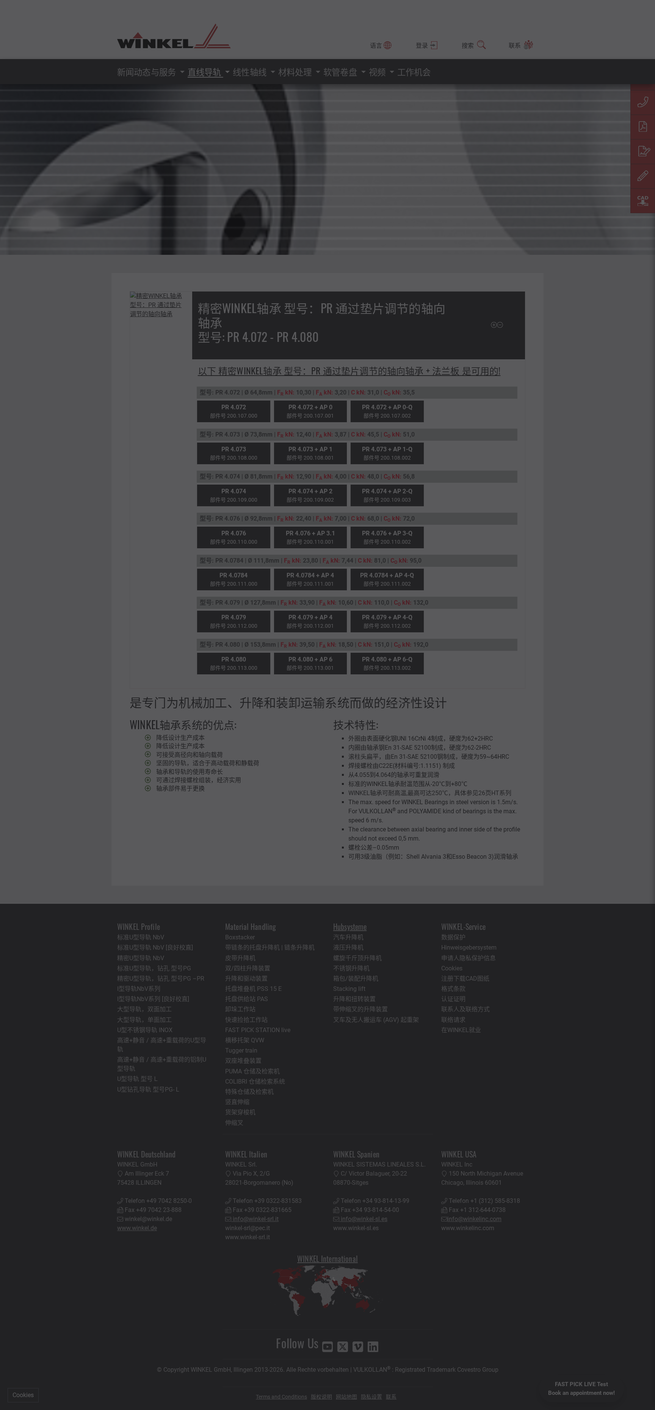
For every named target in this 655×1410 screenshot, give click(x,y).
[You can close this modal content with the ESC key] (327, 705)
